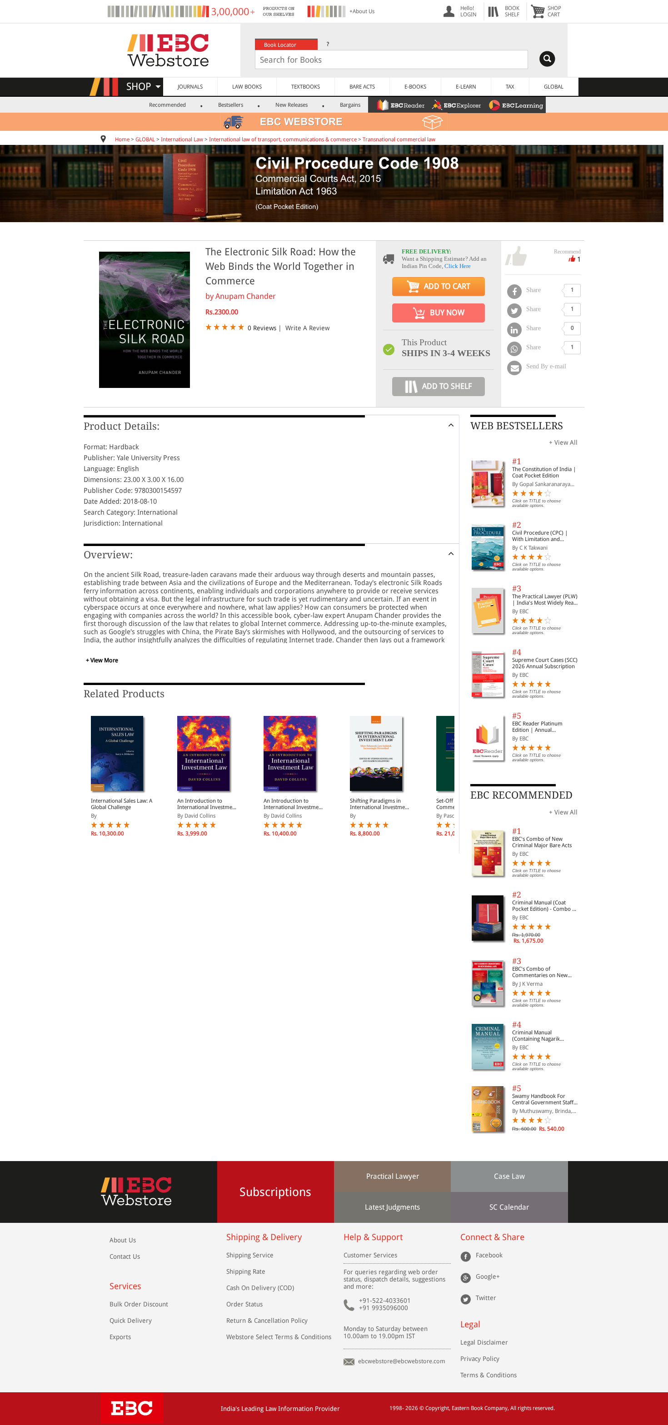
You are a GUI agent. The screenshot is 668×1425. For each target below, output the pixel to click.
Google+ (488, 1276)
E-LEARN (466, 87)
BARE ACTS (362, 87)
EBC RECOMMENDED (521, 795)
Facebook (489, 1255)
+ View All (563, 442)
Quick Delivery (131, 1320)
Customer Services (370, 1255)
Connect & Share (492, 1237)
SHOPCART (554, 11)
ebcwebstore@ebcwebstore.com (401, 1361)
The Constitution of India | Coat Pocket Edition (544, 472)
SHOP (143, 86)
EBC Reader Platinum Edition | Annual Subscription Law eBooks (542, 726)
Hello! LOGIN (468, 11)
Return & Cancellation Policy (267, 1320)
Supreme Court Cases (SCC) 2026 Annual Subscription (545, 663)
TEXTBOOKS (305, 87)
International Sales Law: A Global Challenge (121, 804)
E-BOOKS (415, 87)
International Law (182, 139)
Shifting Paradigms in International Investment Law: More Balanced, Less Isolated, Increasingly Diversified (380, 804)
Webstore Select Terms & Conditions (278, 1337)
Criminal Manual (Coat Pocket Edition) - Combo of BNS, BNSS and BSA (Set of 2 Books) (544, 905)
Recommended (167, 105)
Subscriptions (275, 1192)
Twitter (486, 1297)
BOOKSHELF (512, 11)
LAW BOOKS (247, 87)
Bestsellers (230, 105)
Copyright (437, 1408)
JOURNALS (190, 87)
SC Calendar (509, 1207)
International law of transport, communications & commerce (283, 139)
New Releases (291, 105)
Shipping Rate (245, 1271)
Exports (120, 1337)
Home (122, 139)
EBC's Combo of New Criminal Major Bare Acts (542, 842)
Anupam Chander (245, 296)
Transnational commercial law (399, 139)
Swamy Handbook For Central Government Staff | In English (545, 1099)
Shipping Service (250, 1255)
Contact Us (125, 1256)
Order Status (244, 1304)
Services (125, 1286)
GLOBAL (553, 87)
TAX (510, 87)
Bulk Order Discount (139, 1304)
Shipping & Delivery (264, 1237)
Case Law (509, 1176)
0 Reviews (262, 328)
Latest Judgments (392, 1207)
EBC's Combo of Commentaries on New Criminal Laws (540, 972)
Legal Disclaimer (484, 1342)
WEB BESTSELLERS (516, 426)
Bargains (350, 105)
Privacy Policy (479, 1358)
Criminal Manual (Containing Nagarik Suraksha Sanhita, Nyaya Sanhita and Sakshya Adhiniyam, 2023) (541, 1035)
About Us (123, 1240)
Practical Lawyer (392, 1176)
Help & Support (373, 1237)
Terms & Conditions (488, 1375)
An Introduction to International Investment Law (207, 804)
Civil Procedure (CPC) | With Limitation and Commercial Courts (540, 536)
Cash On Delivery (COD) (260, 1287)
